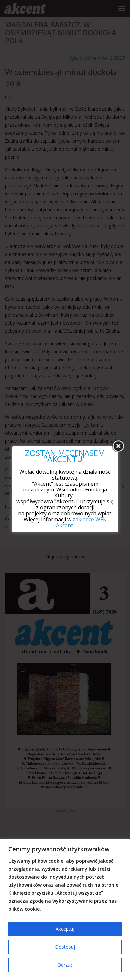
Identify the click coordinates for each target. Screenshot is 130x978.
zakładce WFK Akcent (81, 522)
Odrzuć (65, 965)
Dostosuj (65, 947)
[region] (65, 908)
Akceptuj (65, 929)
